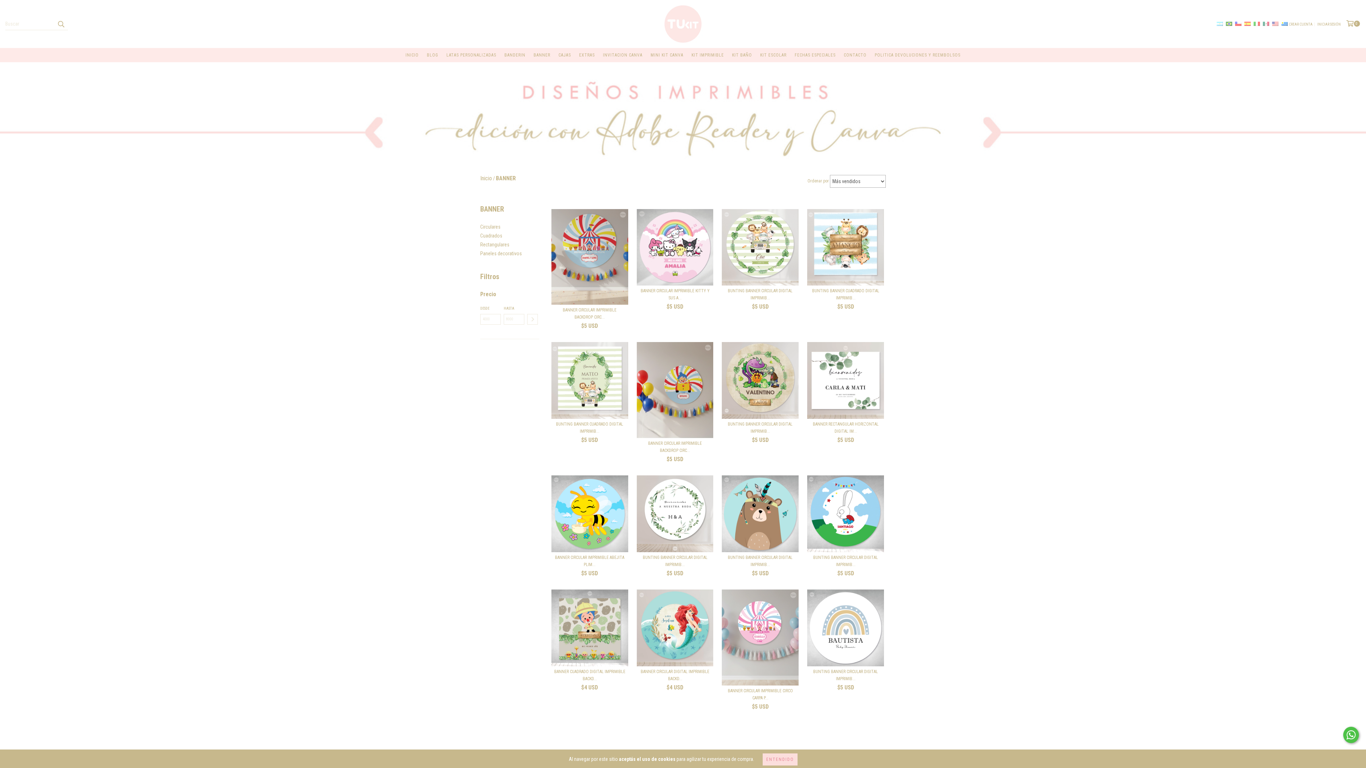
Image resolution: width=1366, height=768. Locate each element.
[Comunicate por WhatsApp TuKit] (1351, 735)
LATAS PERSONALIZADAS (471, 55)
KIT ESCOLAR (773, 55)
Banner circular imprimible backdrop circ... (589, 314)
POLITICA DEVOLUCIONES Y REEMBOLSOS (917, 55)
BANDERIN (514, 55)
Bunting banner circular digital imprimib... (760, 294)
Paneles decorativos (501, 253)
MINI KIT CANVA (667, 55)
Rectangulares (494, 244)
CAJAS (564, 55)
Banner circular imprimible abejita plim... (589, 561)
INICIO (412, 55)
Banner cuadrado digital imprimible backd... (589, 675)
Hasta (509, 308)
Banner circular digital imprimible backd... (675, 675)
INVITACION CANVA (622, 55)
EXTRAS (587, 55)
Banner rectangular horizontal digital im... (846, 428)
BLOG (432, 55)
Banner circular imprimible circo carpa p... (760, 694)
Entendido (780, 759)
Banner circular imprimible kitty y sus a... (675, 294)
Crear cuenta (1301, 24)
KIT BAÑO (742, 55)
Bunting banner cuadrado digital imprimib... (845, 294)
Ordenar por (818, 180)
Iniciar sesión (1329, 24)
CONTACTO (855, 55)
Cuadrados (491, 236)
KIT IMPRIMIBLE (708, 55)
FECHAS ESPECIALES (815, 55)
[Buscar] (61, 23)
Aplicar (532, 319)
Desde (484, 308)
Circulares (490, 227)
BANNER (542, 55)
